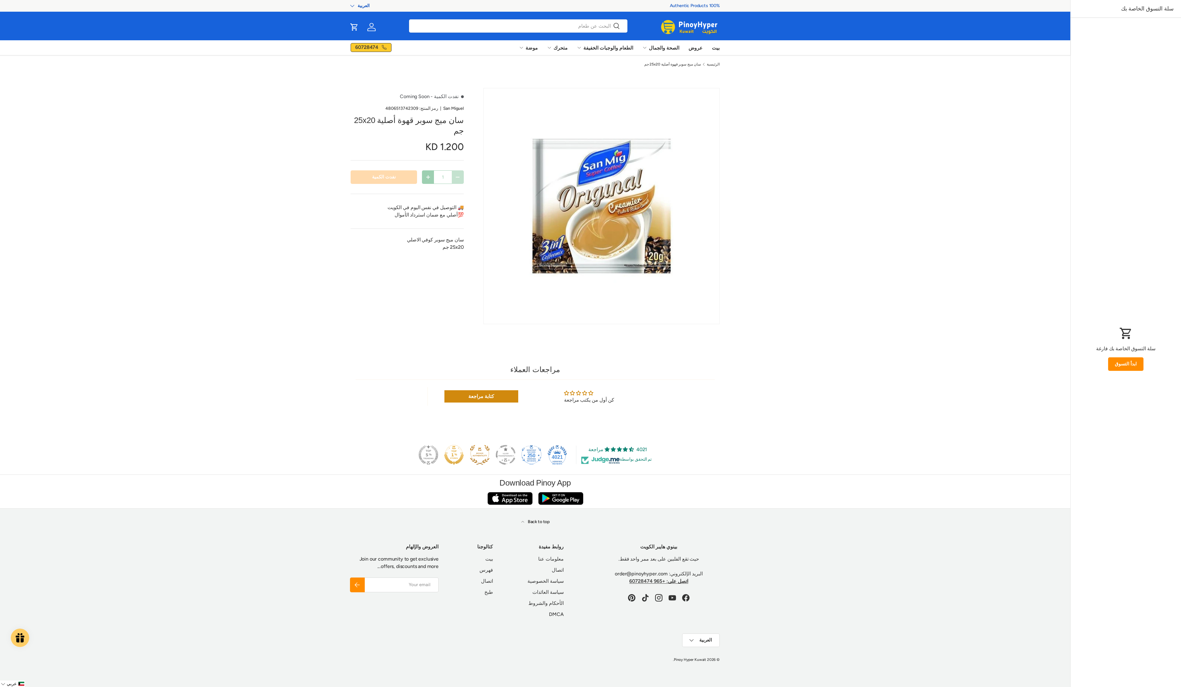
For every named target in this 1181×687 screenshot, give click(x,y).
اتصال (558, 570)
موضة (532, 48)
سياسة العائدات (548, 592)
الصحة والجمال (664, 48)
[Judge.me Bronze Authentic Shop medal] (480, 455)
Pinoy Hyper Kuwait (690, 659)
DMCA (556, 614)
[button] (354, 27)
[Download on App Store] (510, 498)
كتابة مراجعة (481, 396)
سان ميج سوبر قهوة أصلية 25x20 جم (672, 64)
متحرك (561, 48)
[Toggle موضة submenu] (521, 47)
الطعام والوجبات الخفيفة (608, 48)
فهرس (486, 570)
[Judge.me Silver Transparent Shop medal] (505, 455)
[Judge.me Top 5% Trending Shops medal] (428, 455)
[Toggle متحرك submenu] (549, 47)
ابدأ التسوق (1126, 364)
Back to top (538, 521)
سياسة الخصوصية (545, 581)
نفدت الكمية (384, 177)
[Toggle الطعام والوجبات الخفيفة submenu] (579, 47)
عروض (696, 48)
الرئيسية (713, 64)
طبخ (488, 592)
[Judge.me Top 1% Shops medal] (454, 455)
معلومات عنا (551, 559)
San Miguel (453, 108)
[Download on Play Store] (561, 498)
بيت (716, 48)
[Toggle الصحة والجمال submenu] (644, 47)
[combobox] (518, 26)
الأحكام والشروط (546, 603)
